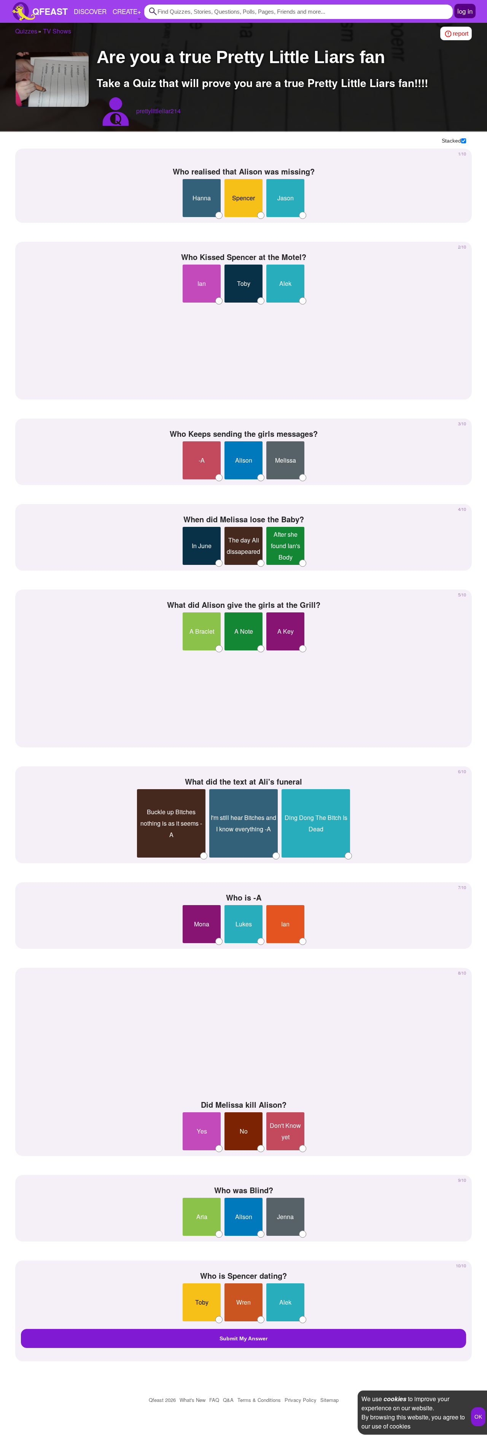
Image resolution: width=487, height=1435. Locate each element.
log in (465, 11)
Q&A (228, 1399)
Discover (90, 11)
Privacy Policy (301, 1399)
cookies (395, 1398)
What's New (192, 1399)
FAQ (214, 1399)
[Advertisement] (243, 348)
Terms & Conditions (259, 1399)
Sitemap (329, 1399)
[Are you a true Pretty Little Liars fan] (52, 79)
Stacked (451, 141)
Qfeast (162, 1399)
